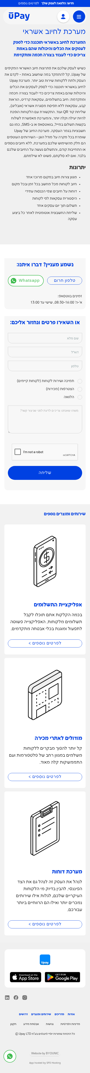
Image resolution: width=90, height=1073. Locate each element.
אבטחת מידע (31, 1024)
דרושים (23, 1014)
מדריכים (59, 1014)
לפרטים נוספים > (45, 643)
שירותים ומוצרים (41, 1014)
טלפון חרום (65, 281)
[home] (18, 16)
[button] (79, 16)
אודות (71, 1014)
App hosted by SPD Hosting (45, 1062)
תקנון (13, 1024)
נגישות (50, 1024)
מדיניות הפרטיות (70, 1024)
